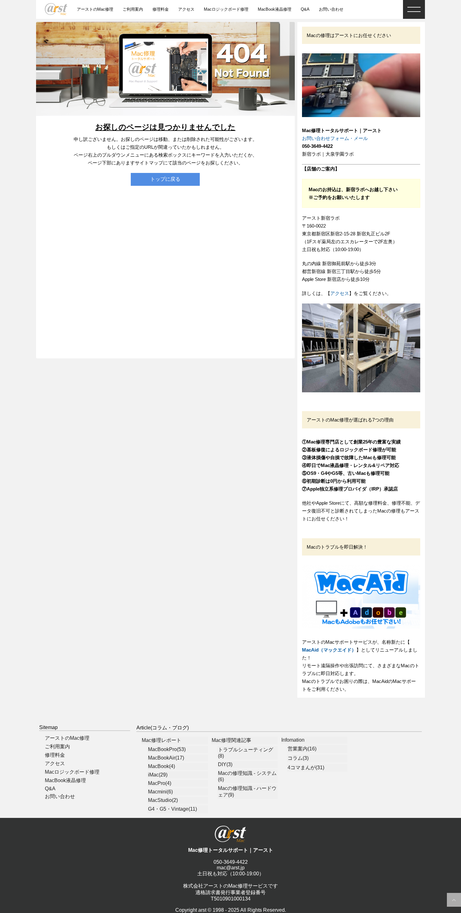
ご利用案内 (133, 9)
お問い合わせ (331, 9)
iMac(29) (157, 774)
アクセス (186, 9)
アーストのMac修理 (95, 9)
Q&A (305, 9)
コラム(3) (298, 758)
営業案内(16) (302, 748)
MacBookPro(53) (167, 749)
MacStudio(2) (163, 800)
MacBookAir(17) (166, 757)
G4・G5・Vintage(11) (172, 809)
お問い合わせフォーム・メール (335, 138)
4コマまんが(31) (306, 767)
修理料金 (160, 9)
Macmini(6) (160, 791)
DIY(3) (225, 764)
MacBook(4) (161, 766)
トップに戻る (165, 179)
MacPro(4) (159, 783)
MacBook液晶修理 (274, 9)
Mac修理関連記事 (231, 740)
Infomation (293, 740)
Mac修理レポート (161, 740)
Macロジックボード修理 (226, 9)
